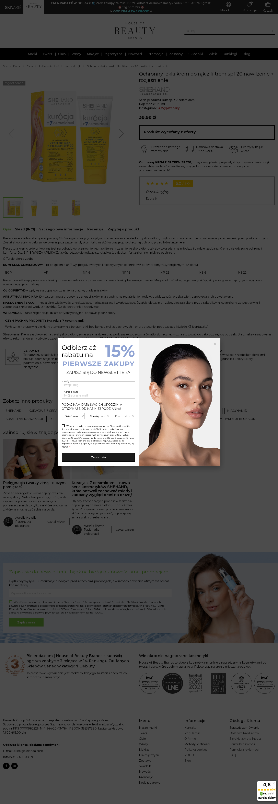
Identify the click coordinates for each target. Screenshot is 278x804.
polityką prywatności (94, 443)
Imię (66, 381)
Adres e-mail (71, 391)
